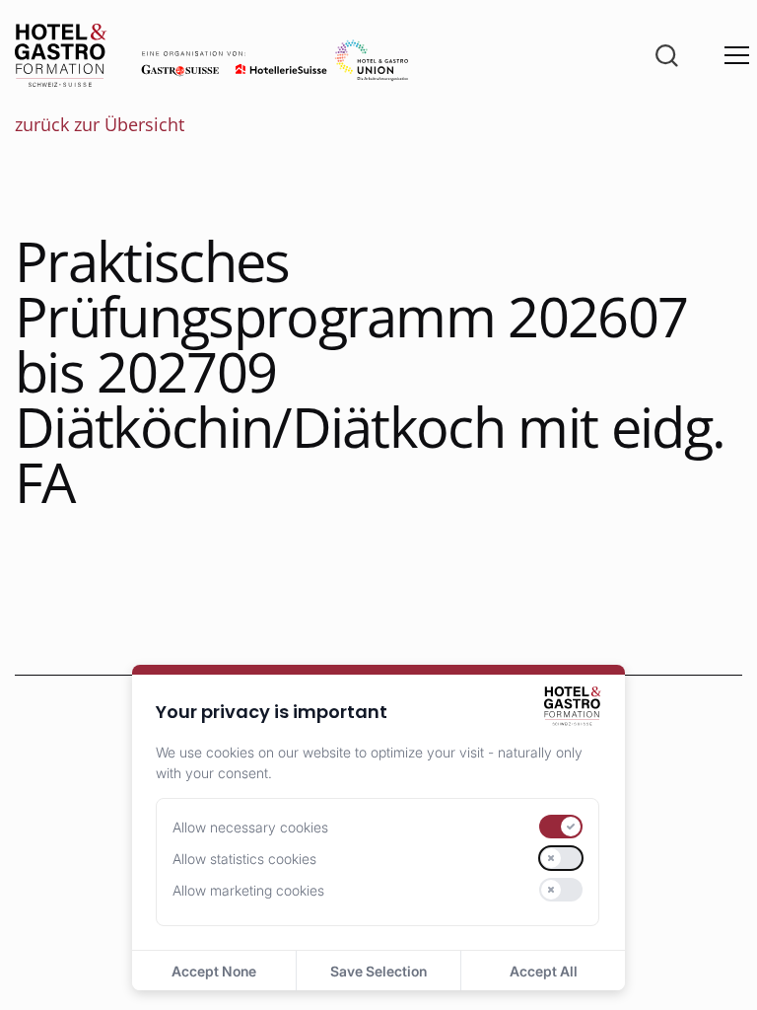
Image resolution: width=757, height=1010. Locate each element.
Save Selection (378, 971)
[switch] (561, 826)
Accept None (214, 971)
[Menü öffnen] (737, 55)
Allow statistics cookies (244, 858)
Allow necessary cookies (250, 827)
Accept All (544, 971)
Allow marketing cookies (248, 890)
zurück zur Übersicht (99, 124)
